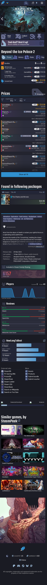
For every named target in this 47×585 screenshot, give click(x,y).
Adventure (6, 216)
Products (31, 374)
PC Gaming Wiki (9, 374)
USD (34, 556)
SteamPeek (8, 379)
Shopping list (41, 94)
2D (22, 219)
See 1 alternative (37, 143)
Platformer (16, 219)
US (18, 556)
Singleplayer (32, 216)
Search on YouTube (11, 392)
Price (41, 192)
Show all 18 (23, 174)
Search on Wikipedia (11, 390)
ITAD (29, 146)
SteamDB (7, 371)
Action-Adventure (9, 221)
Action (39, 216)
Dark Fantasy (23, 216)
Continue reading (35, 244)
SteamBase (8, 387)
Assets (30, 371)
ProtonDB (7, 376)
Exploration (14, 216)
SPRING (28, 112)
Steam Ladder (9, 382)
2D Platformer (28, 219)
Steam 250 (8, 384)
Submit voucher (34, 379)
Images (6, 192)
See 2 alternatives (37, 119)
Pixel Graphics (7, 219)
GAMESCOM (27, 136)
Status (23, 560)
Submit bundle (33, 376)
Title (12, 192)
